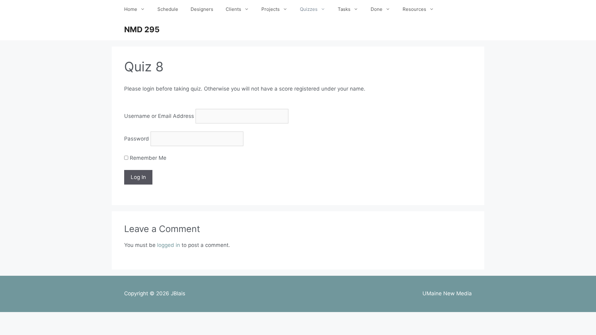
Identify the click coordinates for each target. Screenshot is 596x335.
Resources (414, 9)
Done (376, 9)
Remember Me (147, 158)
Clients (233, 9)
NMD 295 (142, 29)
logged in (168, 245)
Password (136, 139)
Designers (202, 9)
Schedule (167, 9)
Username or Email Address (159, 116)
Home (130, 9)
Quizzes (309, 9)
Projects (270, 9)
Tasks (344, 9)
